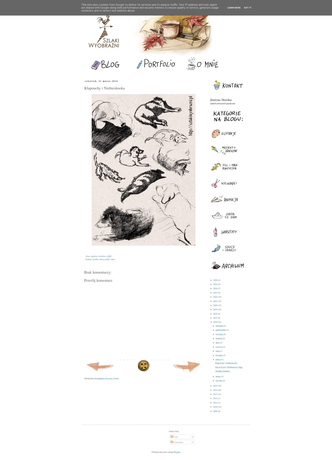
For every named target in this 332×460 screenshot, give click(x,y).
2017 (215, 317)
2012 (215, 398)
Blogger (177, 452)
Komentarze (178, 442)
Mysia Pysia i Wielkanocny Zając (229, 367)
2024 (215, 288)
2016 (215, 322)
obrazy (101, 259)
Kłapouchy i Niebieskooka (226, 363)
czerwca (219, 346)
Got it (247, 8)
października (221, 329)
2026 (215, 280)
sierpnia (219, 338)
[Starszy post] (187, 373)
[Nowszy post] (100, 373)
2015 (215, 385)
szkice (112, 259)
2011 (215, 402)
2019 (215, 309)
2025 (215, 284)
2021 (215, 301)
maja (218, 351)
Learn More (234, 8)
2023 (215, 292)
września (219, 334)
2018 (215, 313)
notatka (95, 259)
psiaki (107, 259)
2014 (215, 390)
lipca (218, 342)
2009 (215, 411)
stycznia (219, 380)
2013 (215, 394)
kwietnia (219, 355)
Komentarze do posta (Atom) (107, 378)
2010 (215, 406)
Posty (175, 436)
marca (218, 359)
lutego (218, 376)
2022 (215, 296)
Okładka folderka (222, 371)
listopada (219, 325)
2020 (215, 305)
